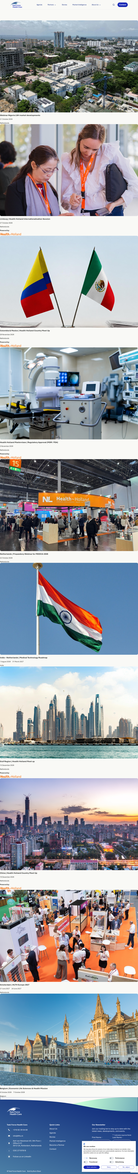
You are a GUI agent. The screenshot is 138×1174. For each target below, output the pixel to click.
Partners (51, 5)
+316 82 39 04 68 (20, 1130)
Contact (122, 4)
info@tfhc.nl (18, 1136)
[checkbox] (86, 1158)
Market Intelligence (79, 5)
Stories (64, 5)
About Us (95, 5)
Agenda (39, 5)
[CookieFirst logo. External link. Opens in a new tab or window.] (84, 1144)
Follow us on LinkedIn (22, 1156)
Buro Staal (37, 1171)
